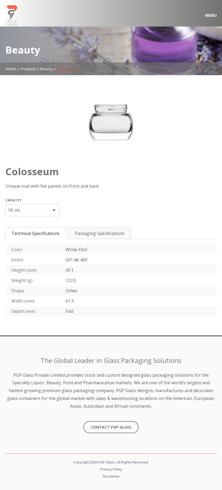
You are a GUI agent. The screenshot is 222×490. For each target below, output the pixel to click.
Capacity (13, 200)
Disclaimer (111, 476)
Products (28, 68)
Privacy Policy (111, 469)
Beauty (46, 68)
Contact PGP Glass (111, 427)
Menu (211, 15)
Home (10, 68)
